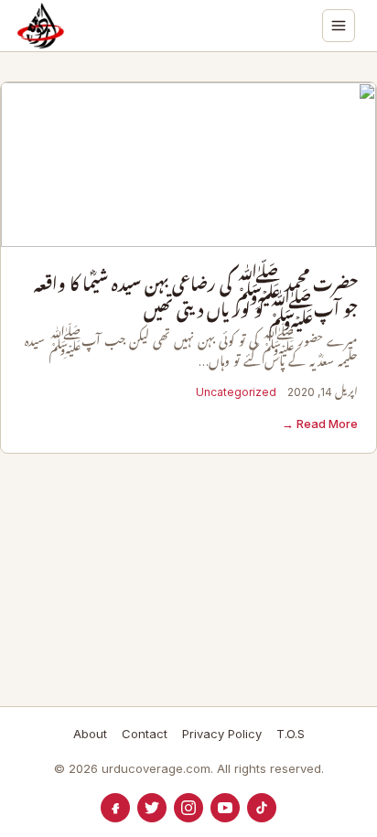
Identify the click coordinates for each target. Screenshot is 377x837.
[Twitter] (152, 807)
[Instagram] (188, 807)
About (90, 733)
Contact (144, 733)
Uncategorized (236, 392)
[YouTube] (225, 807)
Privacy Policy (222, 733)
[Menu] (338, 25)
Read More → (320, 423)
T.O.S (290, 733)
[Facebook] (115, 807)
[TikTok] (261, 807)
